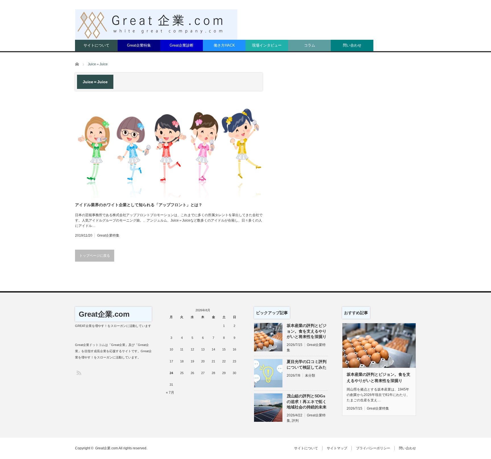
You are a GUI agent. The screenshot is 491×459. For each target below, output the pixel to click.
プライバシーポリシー (373, 448)
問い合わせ (352, 45)
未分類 (310, 375)
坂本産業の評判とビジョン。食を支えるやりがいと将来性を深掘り (306, 331)
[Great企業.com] (156, 24)
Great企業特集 (139, 45)
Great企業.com (104, 314)
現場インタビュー (267, 45)
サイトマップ (337, 448)
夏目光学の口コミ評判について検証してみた (306, 364)
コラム (309, 45)
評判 (295, 421)
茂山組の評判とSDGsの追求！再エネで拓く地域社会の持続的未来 (306, 401)
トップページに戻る (94, 256)
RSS (78, 372)
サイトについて (96, 45)
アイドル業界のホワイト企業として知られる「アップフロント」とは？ (138, 205)
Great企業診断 (182, 45)
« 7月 (170, 393)
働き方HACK (224, 45)
